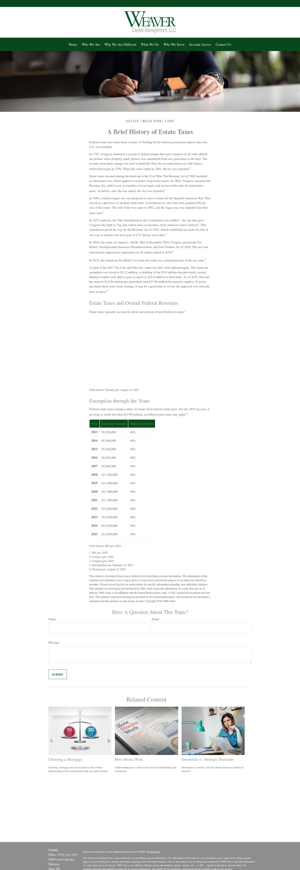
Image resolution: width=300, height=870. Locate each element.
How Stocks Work (129, 759)
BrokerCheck (153, 851)
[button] (73, 44)
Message (53, 642)
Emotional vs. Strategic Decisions (208, 759)
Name (52, 619)
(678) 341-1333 (68, 854)
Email (155, 619)
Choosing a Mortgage (65, 759)
